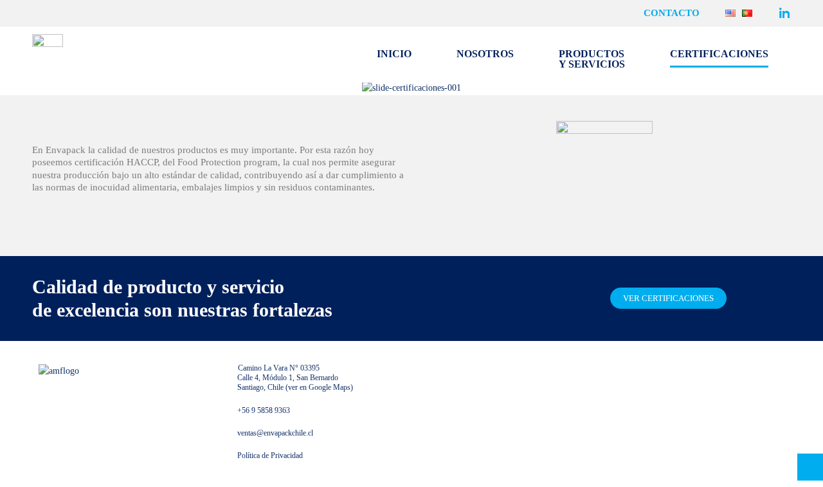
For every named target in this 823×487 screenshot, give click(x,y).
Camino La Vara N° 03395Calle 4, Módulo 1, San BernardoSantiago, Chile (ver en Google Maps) (295, 377)
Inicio (394, 53)
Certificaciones (719, 53)
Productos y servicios (592, 58)
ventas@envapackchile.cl (275, 432)
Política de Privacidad (270, 455)
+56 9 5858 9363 (263, 410)
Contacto (672, 13)
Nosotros (485, 53)
